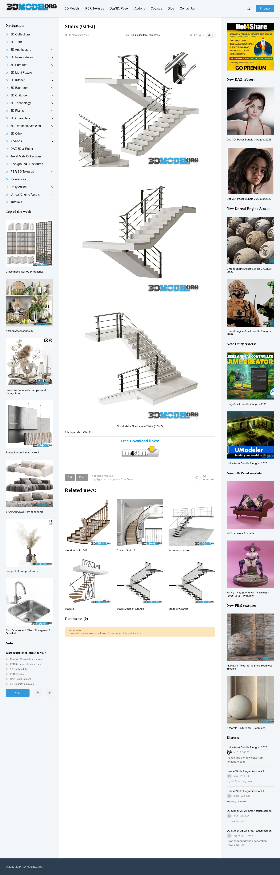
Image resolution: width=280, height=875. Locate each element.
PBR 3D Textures (22, 171)
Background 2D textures (26, 164)
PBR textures (17, 674)
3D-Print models (18, 669)
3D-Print (16, 42)
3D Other (16, 133)
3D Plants (17, 110)
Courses (156, 8)
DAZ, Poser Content (20, 679)
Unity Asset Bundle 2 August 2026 (247, 747)
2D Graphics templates (22, 684)
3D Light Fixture (21, 72)
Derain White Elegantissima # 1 (245, 771)
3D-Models (72, 8)
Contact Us (187, 8)
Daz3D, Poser (119, 8)
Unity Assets (18, 186)
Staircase (155, 35)
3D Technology (20, 103)
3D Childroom (19, 95)
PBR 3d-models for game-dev (25, 664)
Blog (171, 8)
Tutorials (16, 202)
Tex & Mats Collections (25, 156)
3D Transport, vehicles (25, 126)
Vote (17, 693)
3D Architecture (20, 49)
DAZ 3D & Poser (21, 148)
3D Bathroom (19, 87)
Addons (139, 8)
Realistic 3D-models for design (26, 659)
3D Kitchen (18, 80)
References (18, 179)
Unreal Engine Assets (25, 194)
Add (208, 478)
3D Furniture (18, 65)
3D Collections (20, 34)
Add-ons (16, 141)
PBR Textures (94, 8)
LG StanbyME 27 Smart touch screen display (250, 810)
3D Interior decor (139, 35)
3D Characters (20, 118)
